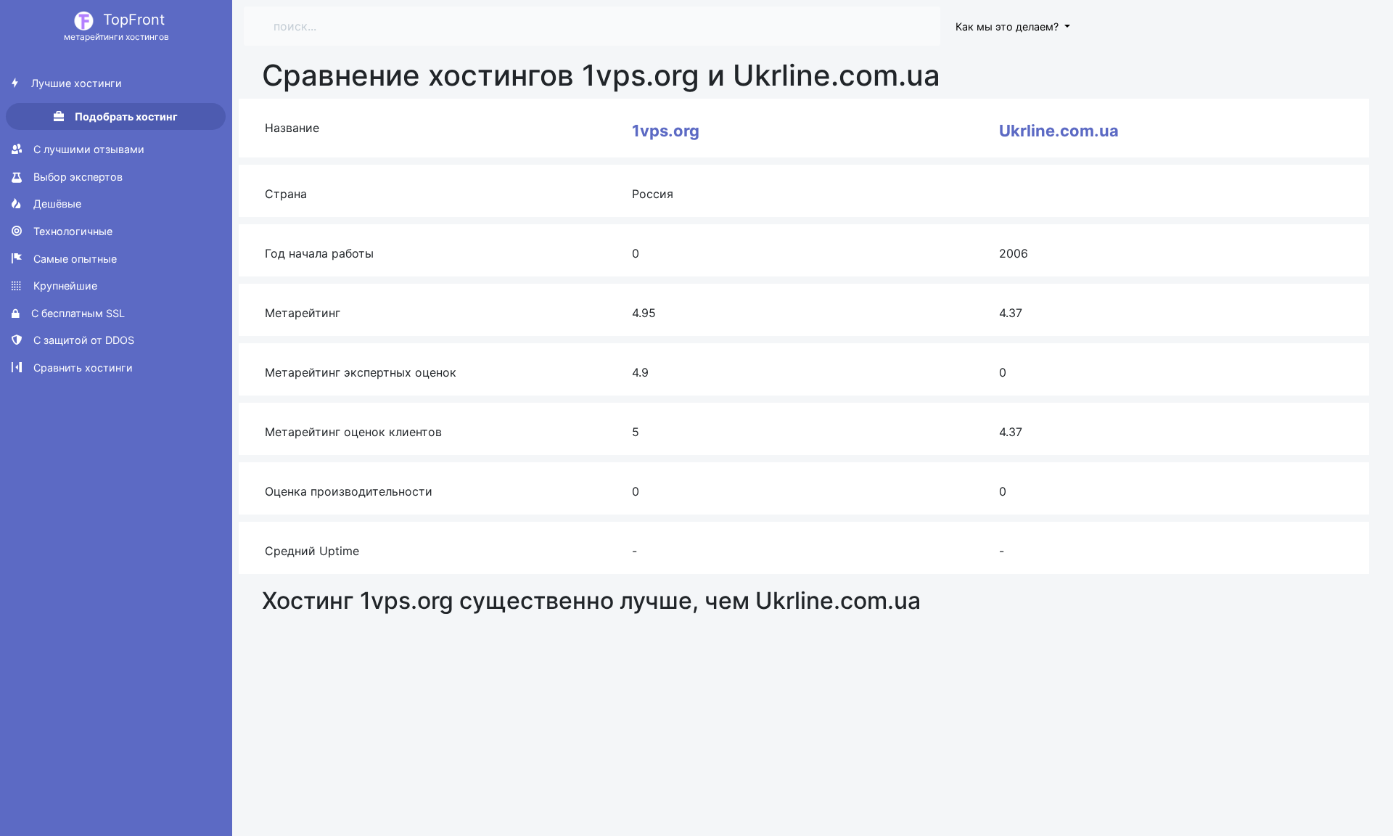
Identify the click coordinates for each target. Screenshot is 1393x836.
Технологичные (71, 231)
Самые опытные (73, 259)
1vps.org (665, 130)
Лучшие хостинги (75, 83)
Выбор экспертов (76, 177)
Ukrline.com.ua (1059, 130)
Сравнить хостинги (81, 367)
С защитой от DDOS (82, 340)
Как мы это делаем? (1008, 26)
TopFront (116, 26)
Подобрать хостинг (125, 116)
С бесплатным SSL (76, 313)
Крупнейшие (63, 285)
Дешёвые (55, 203)
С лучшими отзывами (87, 149)
